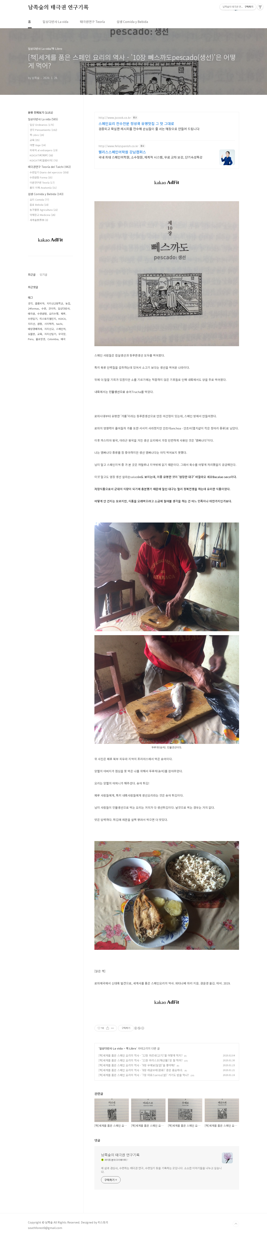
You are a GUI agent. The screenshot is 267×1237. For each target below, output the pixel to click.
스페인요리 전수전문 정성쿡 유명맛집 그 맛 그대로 (136, 123)
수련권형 (42, 313)
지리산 (31, 324)
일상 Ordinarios (42, 125)
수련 (43, 308)
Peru (30, 339)
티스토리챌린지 (48, 319)
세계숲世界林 (39, 220)
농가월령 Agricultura (44, 210)
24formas (33, 308)
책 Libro (131, 1048)
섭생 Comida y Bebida (132, 21)
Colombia (52, 339)
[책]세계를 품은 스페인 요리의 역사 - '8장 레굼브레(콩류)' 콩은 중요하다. (141, 1070)
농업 (67, 303)
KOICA (62, 319)
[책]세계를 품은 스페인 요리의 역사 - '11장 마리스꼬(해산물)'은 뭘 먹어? (141, 1060)
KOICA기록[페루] (41, 155)
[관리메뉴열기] (260, 7)
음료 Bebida (39, 204)
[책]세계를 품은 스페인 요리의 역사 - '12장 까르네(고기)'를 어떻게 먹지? (141, 1055)
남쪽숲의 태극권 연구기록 (58, 7)
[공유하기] (107, 1028)
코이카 (52, 308)
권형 (39, 324)
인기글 (43, 274)
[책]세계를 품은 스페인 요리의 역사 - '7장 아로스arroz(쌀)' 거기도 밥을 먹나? (144, 1075)
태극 (63, 339)
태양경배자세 (35, 329)
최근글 (32, 274)
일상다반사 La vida (55, 21)
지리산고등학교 (55, 303)
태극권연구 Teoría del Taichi (49, 167)
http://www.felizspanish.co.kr (118, 146)
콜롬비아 (39, 303)
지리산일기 (50, 334)
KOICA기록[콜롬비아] (44, 160)
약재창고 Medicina (42, 215)
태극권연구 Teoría (92, 21)
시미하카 (49, 324)
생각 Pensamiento (43, 130)
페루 (63, 313)
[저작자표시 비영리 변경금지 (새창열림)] (139, 1028)
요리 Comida (39, 199)
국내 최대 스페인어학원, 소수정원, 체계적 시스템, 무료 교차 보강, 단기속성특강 (150, 157)
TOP (236, 1224)
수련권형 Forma (41, 177)
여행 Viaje (38, 145)
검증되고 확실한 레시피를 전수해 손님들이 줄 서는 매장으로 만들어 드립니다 (149, 128)
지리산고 (49, 329)
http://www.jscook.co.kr (115, 117)
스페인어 (60, 329)
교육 (34, 140)
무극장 (61, 334)
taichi (59, 324)
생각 (30, 303)
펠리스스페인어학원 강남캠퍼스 (122, 151)
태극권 (31, 313)
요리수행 (53, 313)
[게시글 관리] (112, 1028)
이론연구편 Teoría (42, 182)
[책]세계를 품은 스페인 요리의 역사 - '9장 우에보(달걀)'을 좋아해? (137, 1065)
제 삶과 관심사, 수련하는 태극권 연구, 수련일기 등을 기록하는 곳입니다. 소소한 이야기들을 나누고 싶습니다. (161, 1170)
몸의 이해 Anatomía (43, 187)
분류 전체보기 (40, 112)
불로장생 (40, 339)
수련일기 (32, 319)
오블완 (31, 334)
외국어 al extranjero (43, 150)
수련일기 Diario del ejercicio (49, 172)
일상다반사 (64, 308)
